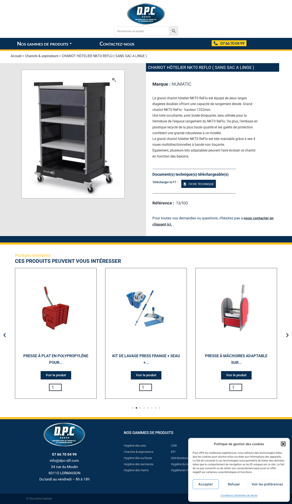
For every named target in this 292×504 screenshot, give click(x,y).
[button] (283, 444)
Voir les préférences (267, 484)
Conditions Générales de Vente (239, 495)
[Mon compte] (206, 43)
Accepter (205, 484)
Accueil (16, 56)
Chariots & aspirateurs (41, 56)
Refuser (234, 484)
